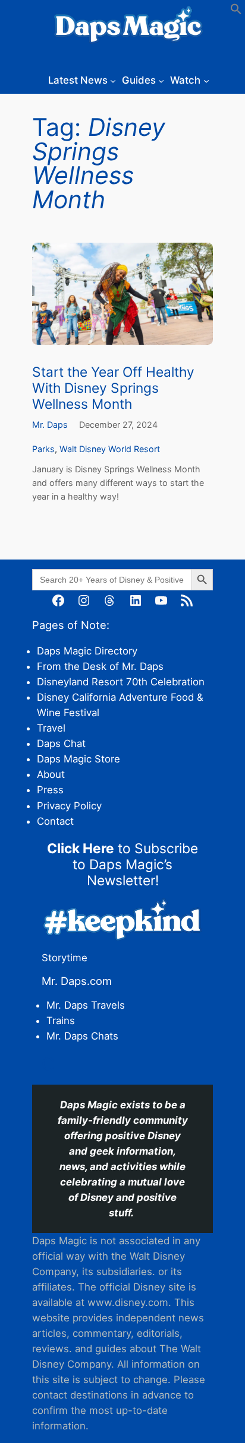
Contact (55, 821)
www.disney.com (127, 1302)
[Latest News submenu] (113, 80)
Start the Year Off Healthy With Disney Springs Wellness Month (113, 388)
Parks (43, 449)
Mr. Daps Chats (82, 1036)
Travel (51, 728)
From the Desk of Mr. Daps (100, 666)
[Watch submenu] (206, 80)
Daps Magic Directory (87, 651)
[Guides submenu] (161, 80)
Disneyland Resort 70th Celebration (121, 682)
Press (50, 790)
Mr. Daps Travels (85, 1005)
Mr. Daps (50, 424)
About (51, 774)
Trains (60, 1020)
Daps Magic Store (78, 759)
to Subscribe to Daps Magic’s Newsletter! (122, 864)
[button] (236, 11)
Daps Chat (61, 743)
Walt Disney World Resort (109, 449)
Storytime (64, 958)
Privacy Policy (69, 806)
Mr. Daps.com (77, 980)
